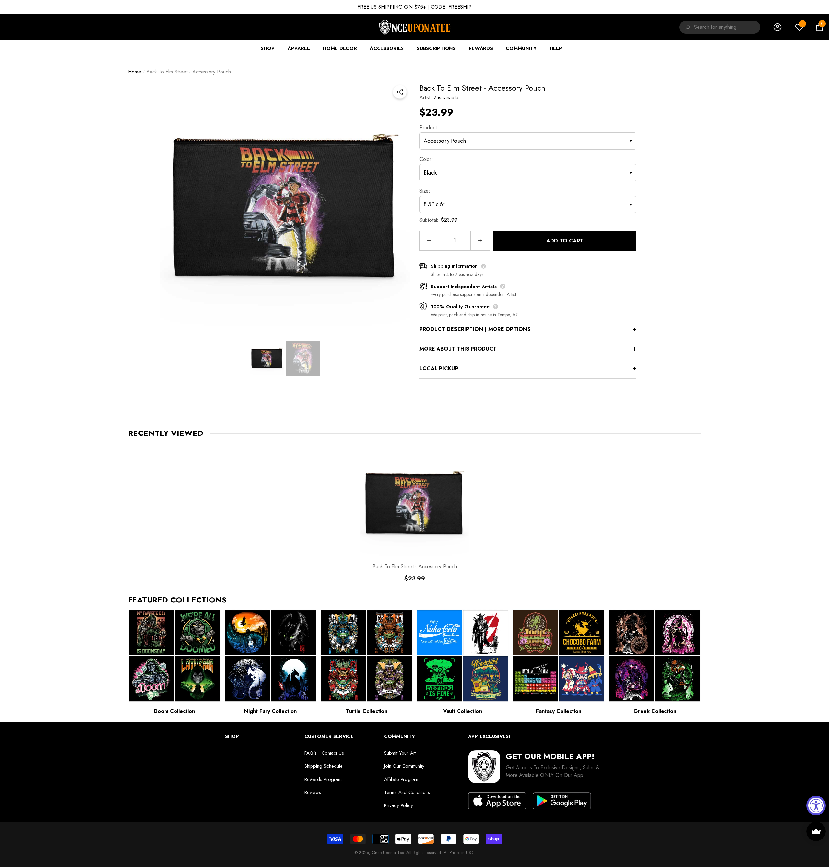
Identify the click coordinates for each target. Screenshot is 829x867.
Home (134, 71)
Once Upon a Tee (388, 853)
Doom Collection (174, 711)
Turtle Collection (366, 711)
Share (399, 91)
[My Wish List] (799, 27)
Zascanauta (446, 97)
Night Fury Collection (270, 711)
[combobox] (727, 27)
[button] (819, 27)
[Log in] (777, 27)
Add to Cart (565, 240)
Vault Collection (462, 711)
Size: (424, 191)
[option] (285, 207)
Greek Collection (654, 711)
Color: (426, 159)
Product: (428, 127)
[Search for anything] (686, 27)
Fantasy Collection (558, 711)
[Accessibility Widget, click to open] (816, 805)
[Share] (399, 91)
